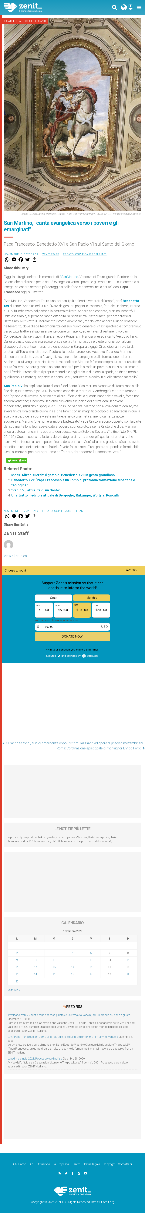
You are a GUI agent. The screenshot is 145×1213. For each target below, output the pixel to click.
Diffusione (43, 1164)
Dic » (17, 989)
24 (35, 974)
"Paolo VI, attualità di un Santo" (67, 490)
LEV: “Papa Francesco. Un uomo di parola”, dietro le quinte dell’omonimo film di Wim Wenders (63, 1036)
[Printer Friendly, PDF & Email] (16, 460)
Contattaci (125, 1164)
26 (72, 974)
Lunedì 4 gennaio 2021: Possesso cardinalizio (35, 1058)
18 (54, 967)
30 (17, 981)
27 (91, 974)
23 (17, 974)
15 (128, 960)
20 (91, 967)
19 (72, 967)
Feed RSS (74, 1006)
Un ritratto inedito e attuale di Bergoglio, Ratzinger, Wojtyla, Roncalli (65, 495)
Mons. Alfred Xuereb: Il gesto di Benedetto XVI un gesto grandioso (63, 475)
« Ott (10, 989)
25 (54, 974)
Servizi (76, 1164)
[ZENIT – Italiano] (40, 7)
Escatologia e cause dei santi (24, 21)
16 (17, 967)
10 (35, 960)
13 (91, 960)
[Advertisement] (72, 712)
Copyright (109, 1164)
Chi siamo (19, 1164)
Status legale (91, 1164)
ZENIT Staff (50, 254)
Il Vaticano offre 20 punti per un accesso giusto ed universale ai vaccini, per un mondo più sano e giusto (69, 1014)
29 (128, 974)
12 (72, 960)
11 (54, 960)
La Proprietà (61, 1164)
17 (35, 967)
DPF (31, 1164)
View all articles (15, 556)
